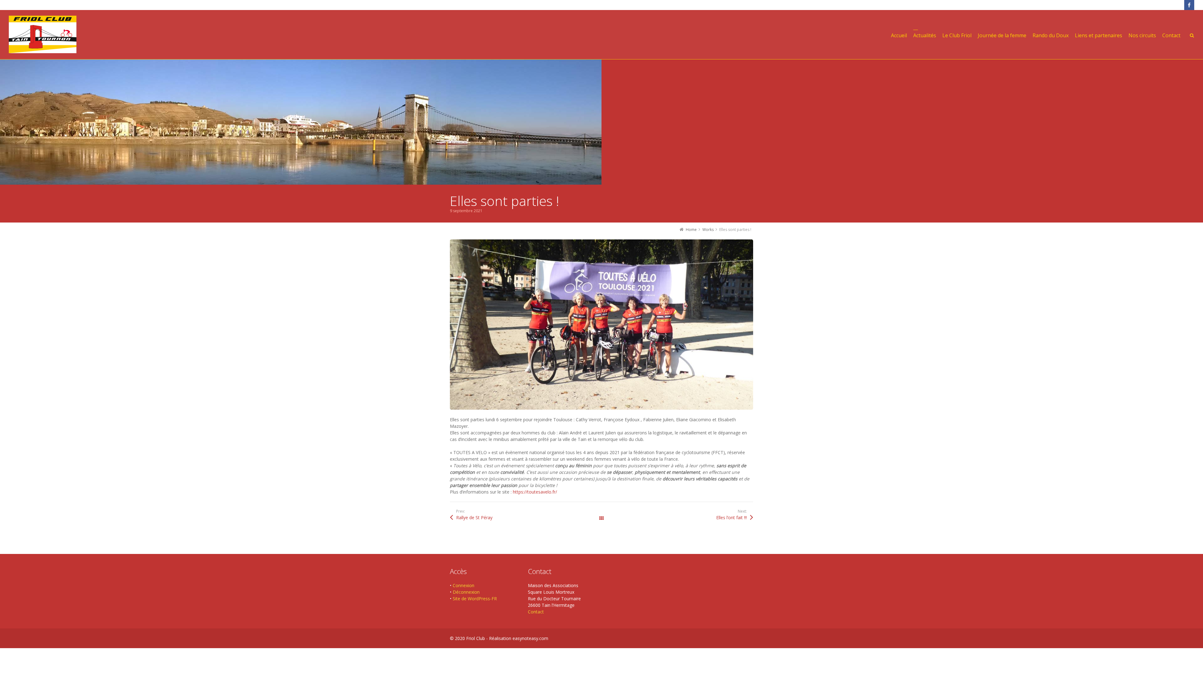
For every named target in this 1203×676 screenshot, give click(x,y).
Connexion (463, 585)
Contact (536, 612)
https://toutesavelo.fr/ (535, 492)
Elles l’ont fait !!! (731, 517)
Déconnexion (466, 592)
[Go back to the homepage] (42, 34)
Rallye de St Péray (474, 517)
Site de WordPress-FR (475, 599)
